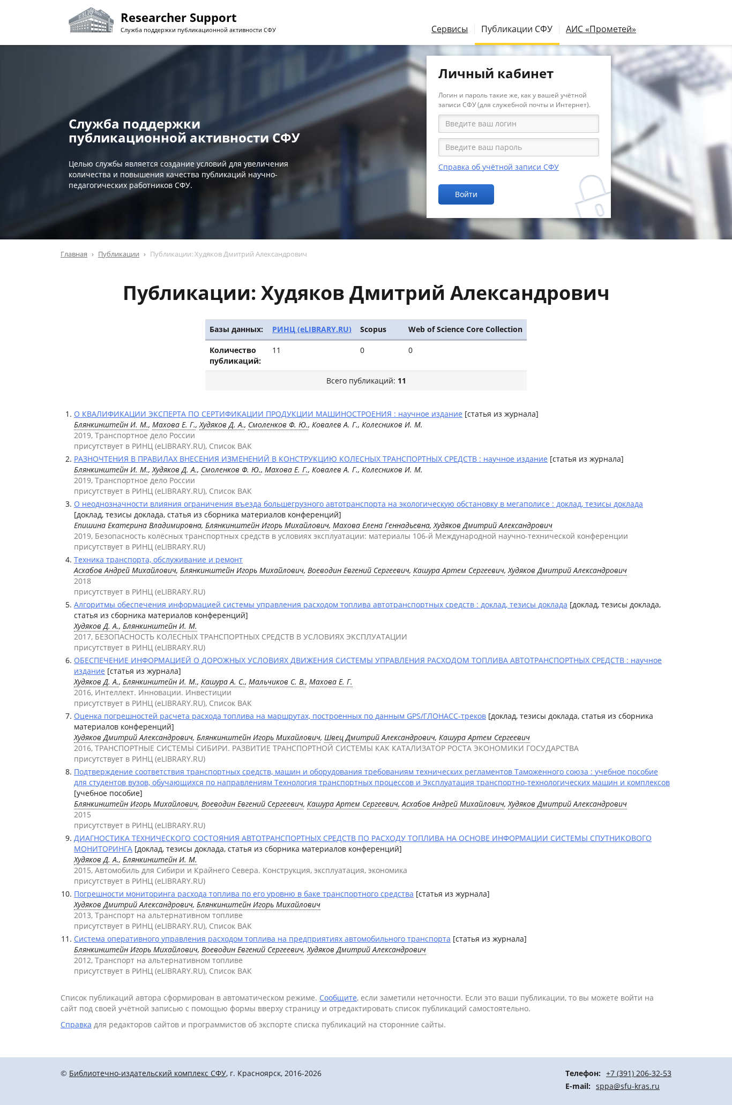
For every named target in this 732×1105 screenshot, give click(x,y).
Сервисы (449, 29)
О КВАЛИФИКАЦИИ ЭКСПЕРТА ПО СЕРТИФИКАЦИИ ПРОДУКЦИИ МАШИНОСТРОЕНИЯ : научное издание (268, 414)
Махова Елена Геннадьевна (381, 525)
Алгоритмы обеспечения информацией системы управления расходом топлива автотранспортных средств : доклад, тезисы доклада (320, 604)
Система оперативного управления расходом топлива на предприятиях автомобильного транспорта (262, 939)
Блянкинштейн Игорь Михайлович (267, 525)
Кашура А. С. (223, 681)
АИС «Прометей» (601, 29)
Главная (74, 254)
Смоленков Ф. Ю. (278, 424)
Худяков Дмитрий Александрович (493, 525)
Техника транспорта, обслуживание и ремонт (158, 559)
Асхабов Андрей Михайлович (125, 570)
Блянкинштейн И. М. (111, 424)
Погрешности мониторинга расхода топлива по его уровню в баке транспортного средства (244, 894)
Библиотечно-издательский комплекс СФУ (147, 1073)
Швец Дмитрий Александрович (379, 737)
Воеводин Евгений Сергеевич (358, 570)
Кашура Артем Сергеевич (458, 570)
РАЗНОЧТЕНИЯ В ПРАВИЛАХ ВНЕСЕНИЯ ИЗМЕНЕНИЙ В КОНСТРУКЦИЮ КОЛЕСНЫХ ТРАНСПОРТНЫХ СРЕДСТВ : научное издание (311, 459)
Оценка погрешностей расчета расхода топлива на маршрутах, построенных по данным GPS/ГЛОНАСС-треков (280, 716)
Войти (466, 194)
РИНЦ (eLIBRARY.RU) (312, 329)
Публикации (118, 254)
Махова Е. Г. (174, 424)
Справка (76, 1024)
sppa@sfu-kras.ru (628, 1086)
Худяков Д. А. (221, 424)
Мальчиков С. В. (277, 681)
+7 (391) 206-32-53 (638, 1073)
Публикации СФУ (516, 29)
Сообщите (338, 998)
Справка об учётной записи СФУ (498, 167)
